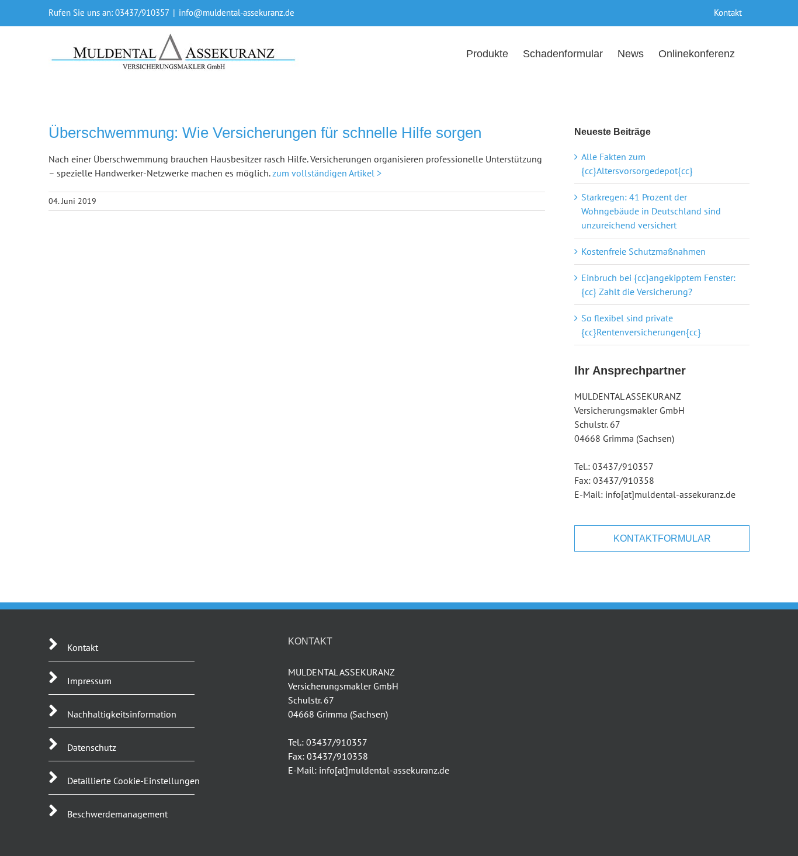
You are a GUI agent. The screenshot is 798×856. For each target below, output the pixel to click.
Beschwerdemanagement (117, 814)
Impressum (89, 681)
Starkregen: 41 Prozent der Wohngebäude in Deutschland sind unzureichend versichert (651, 211)
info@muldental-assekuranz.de (236, 12)
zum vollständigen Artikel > (326, 173)
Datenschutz (91, 747)
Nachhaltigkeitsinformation (121, 714)
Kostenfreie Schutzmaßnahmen (643, 251)
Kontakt (82, 647)
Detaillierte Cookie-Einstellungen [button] (133, 780)
